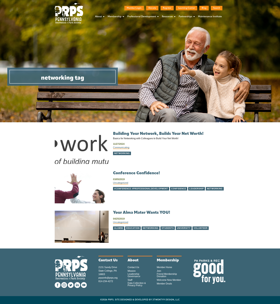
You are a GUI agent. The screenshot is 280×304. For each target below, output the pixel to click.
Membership (114, 16)
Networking (122, 153)
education (133, 228)
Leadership (196, 189)
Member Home (164, 267)
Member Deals (164, 284)
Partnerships (185, 16)
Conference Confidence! (136, 173)
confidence (178, 189)
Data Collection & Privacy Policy (137, 284)
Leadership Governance (134, 275)
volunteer (201, 228)
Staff (130, 280)
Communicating (121, 147)
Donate (152, 8)
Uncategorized (120, 183)
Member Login (134, 8)
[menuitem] (99, 16)
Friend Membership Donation (167, 275)
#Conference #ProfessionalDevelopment (141, 189)
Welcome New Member (169, 280)
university (183, 228)
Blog (204, 8)
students (168, 228)
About (98, 16)
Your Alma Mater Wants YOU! (141, 213)
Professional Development (141, 16)
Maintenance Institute (210, 16)
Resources (167, 16)
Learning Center (186, 8)
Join (159, 271)
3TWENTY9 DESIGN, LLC (166, 300)
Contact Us (133, 267)
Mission (132, 271)
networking (215, 189)
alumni (118, 228)
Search (216, 8)
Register (167, 8)
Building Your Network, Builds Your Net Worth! (158, 134)
